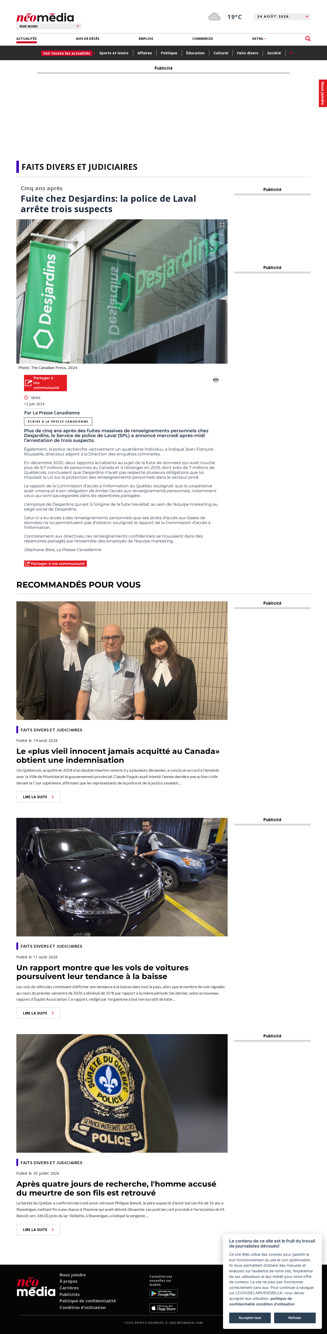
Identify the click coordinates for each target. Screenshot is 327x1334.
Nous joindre (73, 1275)
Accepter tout (250, 1318)
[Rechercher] (308, 38)
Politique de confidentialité (88, 1301)
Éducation (195, 52)
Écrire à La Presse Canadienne (58, 421)
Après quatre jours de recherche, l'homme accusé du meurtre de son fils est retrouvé (116, 1188)
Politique (169, 52)
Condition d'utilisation (83, 1307)
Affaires (144, 52)
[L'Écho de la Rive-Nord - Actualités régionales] (45, 17)
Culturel (221, 52)
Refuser (294, 1318)
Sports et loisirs (114, 52)
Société (274, 52)
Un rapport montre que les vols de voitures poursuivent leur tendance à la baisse (102, 972)
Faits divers (247, 52)
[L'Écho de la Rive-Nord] (36, 1293)
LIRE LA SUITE (35, 796)
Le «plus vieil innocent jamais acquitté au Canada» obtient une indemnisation (118, 755)
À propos (68, 1281)
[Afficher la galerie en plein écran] (222, 225)
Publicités (70, 1294)
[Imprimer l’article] (216, 381)
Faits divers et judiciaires (79, 166)
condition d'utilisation (275, 1304)
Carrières (69, 1288)
